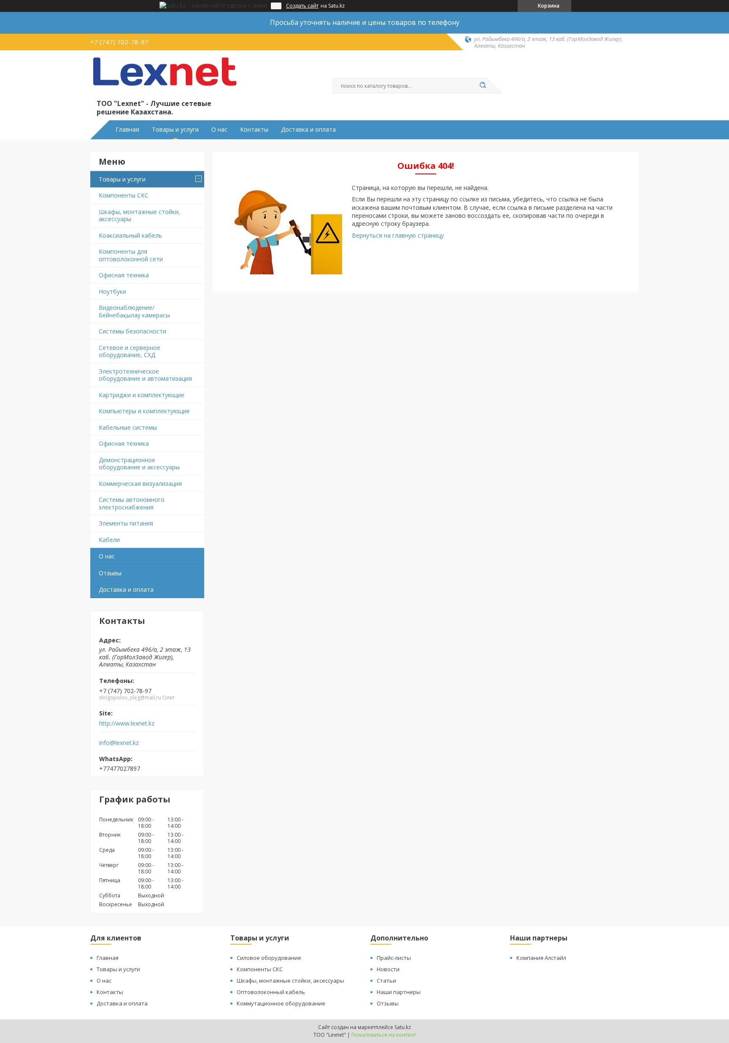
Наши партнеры (399, 992)
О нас (219, 130)
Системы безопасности (132, 331)
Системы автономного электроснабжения (132, 503)
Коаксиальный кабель (130, 235)
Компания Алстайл (541, 958)
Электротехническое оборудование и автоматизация (145, 375)
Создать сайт (302, 6)
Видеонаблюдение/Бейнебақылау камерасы (134, 311)
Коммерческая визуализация (140, 484)
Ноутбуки (112, 291)
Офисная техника (124, 275)
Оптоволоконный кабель (271, 992)
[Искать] (482, 85)
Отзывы (110, 573)
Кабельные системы (128, 427)
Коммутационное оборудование (281, 1003)
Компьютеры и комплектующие (144, 411)
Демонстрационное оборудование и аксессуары (139, 463)
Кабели (109, 540)
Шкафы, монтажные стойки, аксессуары (139, 215)
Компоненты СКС (123, 195)
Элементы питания (126, 523)
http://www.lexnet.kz (126, 723)
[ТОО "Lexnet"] (164, 77)
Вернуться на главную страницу (398, 235)
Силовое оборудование (269, 958)
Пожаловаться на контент (383, 1034)
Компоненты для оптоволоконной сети (131, 255)
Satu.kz (402, 1027)
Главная (127, 130)
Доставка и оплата (308, 130)
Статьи (386, 980)
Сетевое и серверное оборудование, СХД (129, 351)
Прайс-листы (394, 958)
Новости (388, 969)
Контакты (254, 130)
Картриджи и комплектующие (141, 395)
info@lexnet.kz (119, 743)
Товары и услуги (175, 130)
